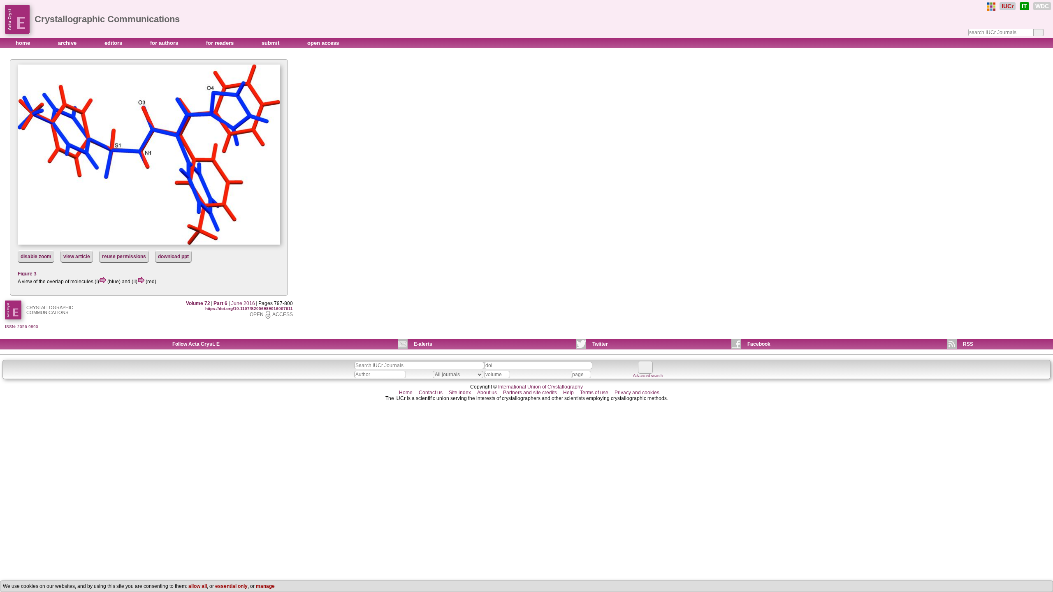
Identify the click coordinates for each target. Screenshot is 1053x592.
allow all (197, 586)
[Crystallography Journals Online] (991, 6)
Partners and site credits (530, 392)
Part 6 (220, 303)
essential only (231, 586)
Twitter (600, 344)
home (24, 43)
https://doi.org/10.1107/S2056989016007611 (249, 308)
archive (68, 43)
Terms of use (594, 392)
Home (406, 392)
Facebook (758, 344)
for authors (165, 43)
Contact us (431, 392)
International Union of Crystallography (540, 387)
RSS (968, 344)
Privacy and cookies (637, 392)
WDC (1042, 6)
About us (487, 392)
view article (76, 256)
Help (568, 392)
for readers (220, 43)
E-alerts (423, 344)
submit (271, 43)
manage (265, 586)
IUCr (1008, 6)
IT (1024, 6)
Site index (460, 392)
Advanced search (648, 376)
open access (323, 43)
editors (114, 43)
